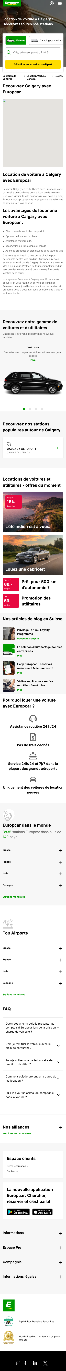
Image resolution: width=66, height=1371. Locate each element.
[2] (30, 409)
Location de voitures (9, 77)
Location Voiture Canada (36, 77)
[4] (42, 409)
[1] (23, 409)
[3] (36, 409)
